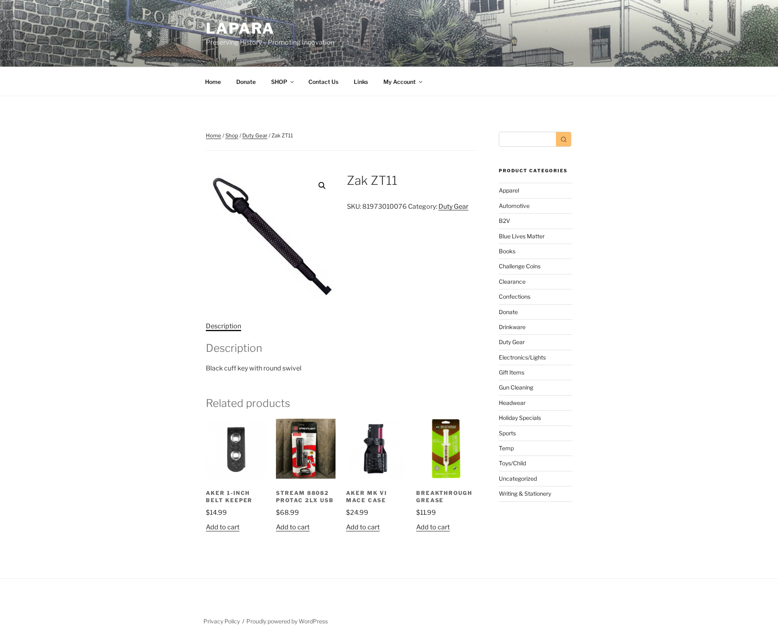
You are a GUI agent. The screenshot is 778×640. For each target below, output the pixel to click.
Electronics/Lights (522, 357)
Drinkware (512, 326)
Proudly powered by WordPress (287, 621)
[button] (322, 185)
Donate (246, 81)
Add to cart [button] (222, 527)
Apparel (509, 190)
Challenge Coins (520, 266)
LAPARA (240, 28)
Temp (506, 448)
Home (213, 81)
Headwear (512, 402)
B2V (504, 220)
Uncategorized (518, 478)
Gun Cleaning (516, 387)
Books (507, 251)
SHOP (279, 81)
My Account (399, 81)
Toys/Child (512, 463)
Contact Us (323, 81)
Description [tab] (223, 326)
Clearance (512, 281)
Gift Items (511, 372)
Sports (507, 433)
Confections (514, 296)
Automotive (514, 205)
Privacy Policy (221, 621)
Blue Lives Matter (522, 236)
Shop (231, 135)
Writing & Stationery (525, 493)
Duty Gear (254, 135)
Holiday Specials (520, 417)
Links (361, 81)
